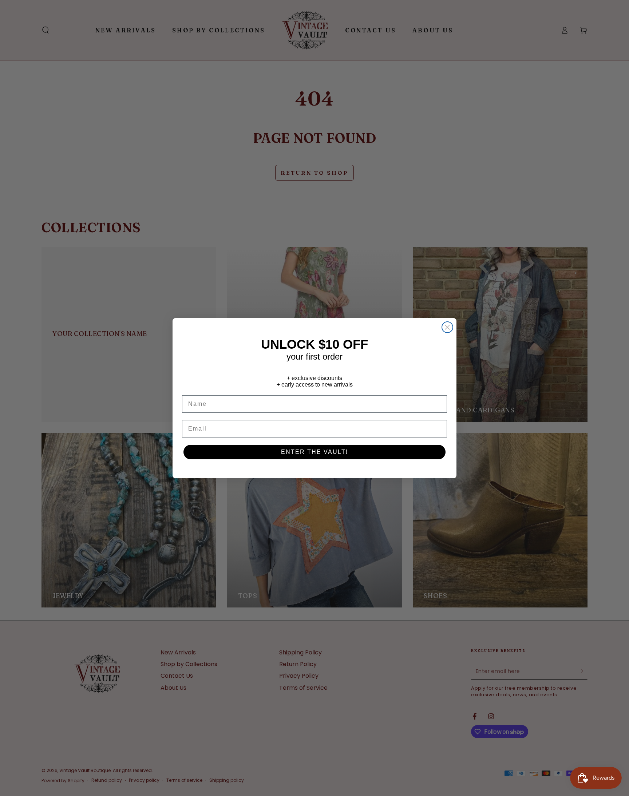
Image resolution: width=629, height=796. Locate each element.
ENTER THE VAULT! (314, 452)
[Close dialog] (447, 327)
